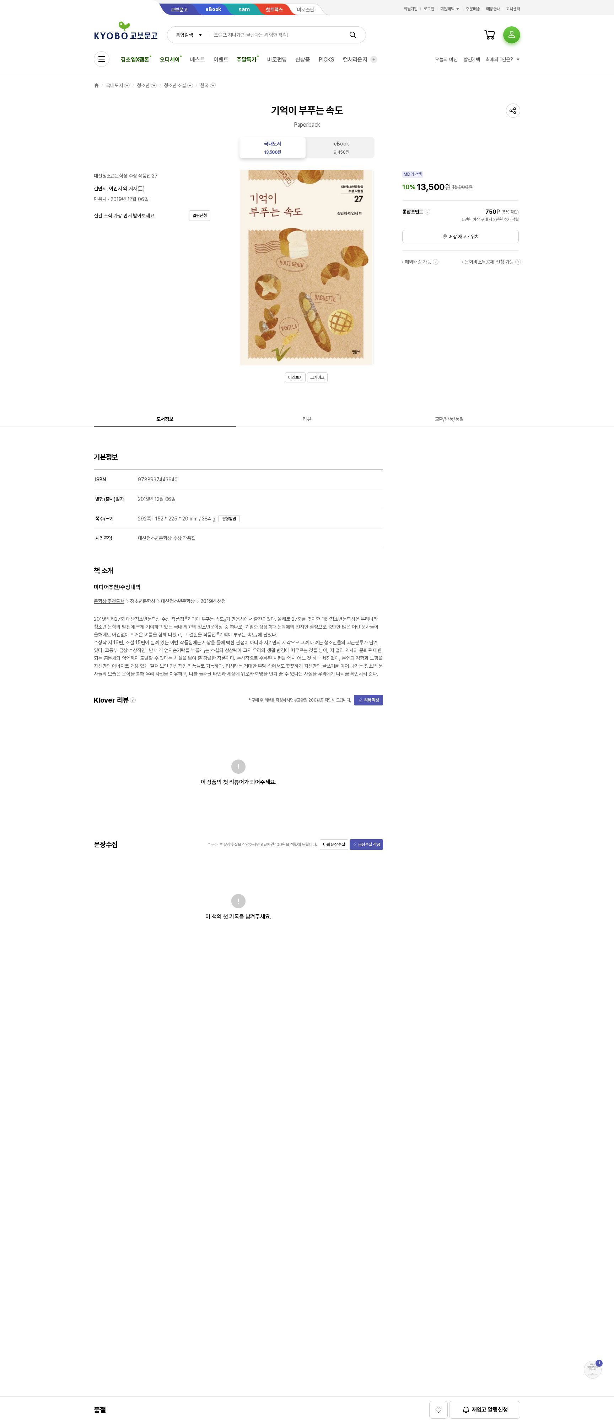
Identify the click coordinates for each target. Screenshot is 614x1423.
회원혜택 (447, 8)
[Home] (96, 85)
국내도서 (114, 85)
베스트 (197, 59)
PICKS (326, 59)
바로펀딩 (277, 59)
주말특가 (246, 59)
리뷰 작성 (371, 700)
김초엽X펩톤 (135, 59)
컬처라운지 (355, 59)
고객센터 (513, 8)
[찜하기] (438, 1410)
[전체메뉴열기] (101, 59)
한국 (204, 85)
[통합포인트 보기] (427, 212)
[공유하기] (513, 111)
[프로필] (511, 34)
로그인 (429, 8)
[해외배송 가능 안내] (435, 262)
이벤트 (221, 59)
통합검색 (184, 35)
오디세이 (169, 59)
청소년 (143, 85)
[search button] (353, 35)
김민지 (100, 188)
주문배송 (473, 8)
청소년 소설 (175, 85)
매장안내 (493, 8)
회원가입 (411, 8)
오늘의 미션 (446, 59)
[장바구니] (489, 34)
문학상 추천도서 (109, 601)
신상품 (302, 59)
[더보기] (373, 59)
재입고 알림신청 (490, 1409)
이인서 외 (118, 188)
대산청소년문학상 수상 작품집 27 (125, 176)
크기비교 (317, 377)
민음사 (100, 199)
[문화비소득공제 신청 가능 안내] (518, 262)
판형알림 (229, 518)
